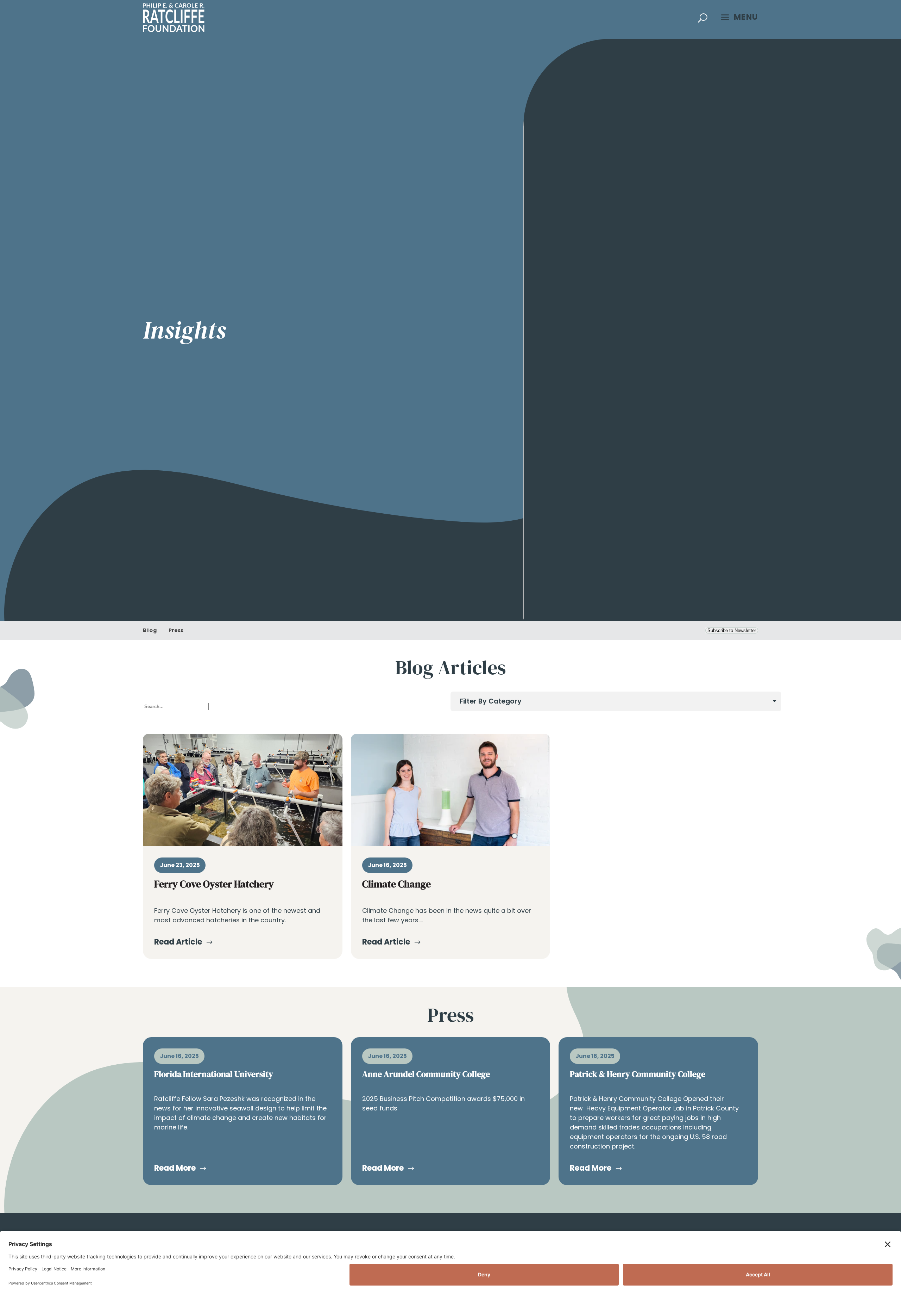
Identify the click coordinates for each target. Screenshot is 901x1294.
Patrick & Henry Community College (637, 1074)
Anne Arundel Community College (426, 1074)
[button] (702, 17)
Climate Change (396, 884)
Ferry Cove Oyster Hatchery (214, 884)
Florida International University (213, 1074)
